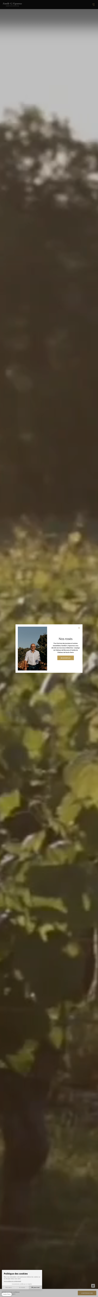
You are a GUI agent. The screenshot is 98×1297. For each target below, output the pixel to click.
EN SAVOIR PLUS (65, 658)
